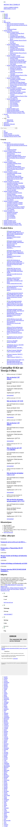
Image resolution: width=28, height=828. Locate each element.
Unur (8, 117)
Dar (5, 21)
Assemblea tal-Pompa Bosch (17, 36)
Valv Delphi (13, 64)
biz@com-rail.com (8, 532)
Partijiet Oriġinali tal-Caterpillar (14, 65)
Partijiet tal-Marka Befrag (13, 110)
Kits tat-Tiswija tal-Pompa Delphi (18, 61)
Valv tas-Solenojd (14, 106)
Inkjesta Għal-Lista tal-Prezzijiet (8, 582)
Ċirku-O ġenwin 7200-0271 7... (14, 357)
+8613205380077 (8, 614)
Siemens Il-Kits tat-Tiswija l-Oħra (18, 85)
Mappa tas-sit (4, 586)
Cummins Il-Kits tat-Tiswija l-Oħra (18, 96)
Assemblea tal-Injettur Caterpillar (18, 67)
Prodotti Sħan (19, 584)
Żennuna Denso (14, 47)
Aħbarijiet (6, 122)
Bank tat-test (10, 119)
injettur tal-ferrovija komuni (16, 587)
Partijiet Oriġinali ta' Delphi (13, 55)
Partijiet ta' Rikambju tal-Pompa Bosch (16, 156)
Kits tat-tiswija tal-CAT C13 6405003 (14, 448)
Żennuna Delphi (14, 58)
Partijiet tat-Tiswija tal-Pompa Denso (16, 167)
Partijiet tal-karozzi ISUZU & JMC (15, 111)
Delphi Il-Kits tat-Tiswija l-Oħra (18, 62)
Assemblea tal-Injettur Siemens (17, 79)
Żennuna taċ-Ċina (5, 590)
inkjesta (9, 395)
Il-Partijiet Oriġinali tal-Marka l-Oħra (16, 113)
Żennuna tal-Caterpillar (15, 68)
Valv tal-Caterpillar (14, 76)
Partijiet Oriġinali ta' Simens (14, 78)
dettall (12, 395)
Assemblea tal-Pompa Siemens (17, 82)
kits (11, 107)
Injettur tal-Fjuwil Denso (13, 589)
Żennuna (22, 589)
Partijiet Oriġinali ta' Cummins (14, 87)
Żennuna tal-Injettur (15, 101)
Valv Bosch (13, 43)
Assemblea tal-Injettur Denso (17, 46)
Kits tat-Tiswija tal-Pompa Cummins (16, 206)
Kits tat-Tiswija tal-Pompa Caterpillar (16, 187)
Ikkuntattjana (7, 125)
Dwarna (6, 114)
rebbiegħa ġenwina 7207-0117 (14, 338)
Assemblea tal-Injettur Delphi (17, 57)
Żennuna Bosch (14, 34)
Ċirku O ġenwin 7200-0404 (14, 351)
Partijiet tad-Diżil (8, 30)
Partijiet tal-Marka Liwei (13, 108)
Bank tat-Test (7, 22)
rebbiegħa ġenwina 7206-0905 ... (15, 347)
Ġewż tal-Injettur (14, 104)
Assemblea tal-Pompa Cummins (18, 92)
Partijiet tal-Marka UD (12, 99)
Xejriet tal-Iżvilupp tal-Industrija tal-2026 (14, 563)
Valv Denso (13, 54)
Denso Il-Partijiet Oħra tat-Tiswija (18, 53)
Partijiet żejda (10, 121)
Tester (8, 27)
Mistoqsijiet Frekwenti (9, 124)
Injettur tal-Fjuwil (5, 587)
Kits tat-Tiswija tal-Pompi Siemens (18, 83)
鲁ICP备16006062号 (10, 584)
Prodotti (6, 132)
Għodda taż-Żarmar (11, 29)
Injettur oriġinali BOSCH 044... (14, 283)
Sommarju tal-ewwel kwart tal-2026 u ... (13, 542)
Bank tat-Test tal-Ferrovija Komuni (15, 23)
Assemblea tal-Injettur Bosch (17, 33)
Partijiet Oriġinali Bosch (13, 32)
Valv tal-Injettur (14, 103)
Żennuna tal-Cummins (15, 90)
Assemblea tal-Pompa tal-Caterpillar (15, 185)
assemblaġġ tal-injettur (15, 100)
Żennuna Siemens (14, 80)
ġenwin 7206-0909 (11, 342)
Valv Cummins (13, 97)
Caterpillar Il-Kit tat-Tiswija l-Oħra (18, 75)
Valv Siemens (13, 86)
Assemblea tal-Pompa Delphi (17, 60)
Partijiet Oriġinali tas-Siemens (11, 191)
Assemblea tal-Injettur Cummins (18, 89)
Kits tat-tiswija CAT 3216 (15, 401)
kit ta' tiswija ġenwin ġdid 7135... (15, 364)
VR (8, 115)
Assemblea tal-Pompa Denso (17, 48)
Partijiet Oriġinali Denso (13, 44)
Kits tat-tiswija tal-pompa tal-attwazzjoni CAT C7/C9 (15, 500)
